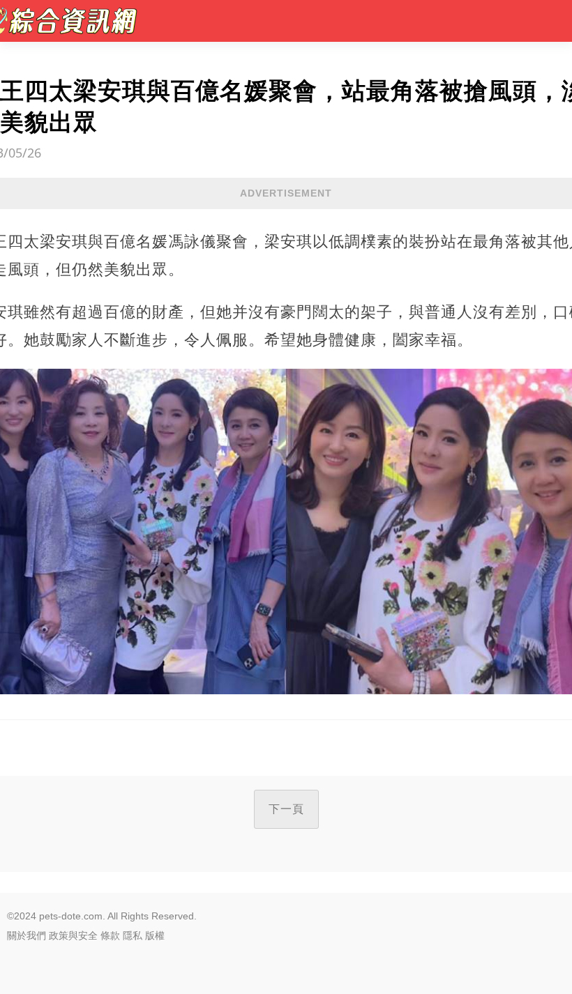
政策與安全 (73, 935)
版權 (155, 935)
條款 (110, 935)
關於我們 (26, 935)
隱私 (132, 935)
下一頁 (286, 809)
